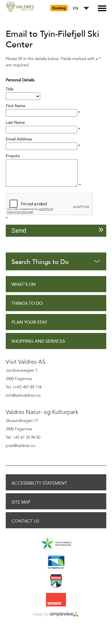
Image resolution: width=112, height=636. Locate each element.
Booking (59, 8)
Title (9, 89)
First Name (16, 105)
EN (75, 8)
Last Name (15, 122)
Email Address (19, 139)
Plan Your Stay (29, 322)
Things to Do (27, 303)
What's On (23, 284)
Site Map (20, 502)
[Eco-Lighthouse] (56, 563)
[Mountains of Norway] (56, 581)
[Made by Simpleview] (56, 614)
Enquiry (13, 155)
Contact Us (25, 521)
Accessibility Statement (39, 483)
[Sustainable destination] (56, 544)
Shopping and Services (38, 341)
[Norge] (56, 600)
